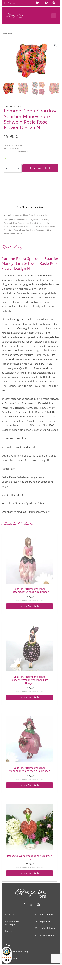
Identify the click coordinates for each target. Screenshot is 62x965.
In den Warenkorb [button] (29, 606)
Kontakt (9, 931)
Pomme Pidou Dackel (27, 223)
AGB (8, 944)
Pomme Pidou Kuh (40, 219)
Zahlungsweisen (43, 921)
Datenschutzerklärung (17, 951)
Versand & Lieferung (45, 914)
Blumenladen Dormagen (12, 923)
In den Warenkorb (40, 168)
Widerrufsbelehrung (45, 928)
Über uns (9, 914)
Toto (30, 219)
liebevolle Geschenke (13, 233)
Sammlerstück (21, 219)
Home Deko (28, 215)
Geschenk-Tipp (10, 223)
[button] (53, 15)
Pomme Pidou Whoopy (13, 226)
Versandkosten (23, 151)
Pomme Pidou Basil (32, 226)
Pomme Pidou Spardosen (24, 230)
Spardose (45, 226)
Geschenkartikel (41, 215)
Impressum (11, 958)
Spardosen (17, 215)
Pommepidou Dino (43, 230)
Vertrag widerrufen (44, 935)
